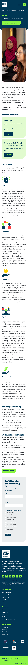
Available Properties (11, 522)
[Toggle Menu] (19, 5)
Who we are (5, 610)
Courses (4, 599)
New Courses (10, 519)
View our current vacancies (11, 23)
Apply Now (9, 134)
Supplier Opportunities (12, 515)
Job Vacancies (10, 512)
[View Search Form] (24, 4)
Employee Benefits (8, 470)
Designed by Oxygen (20, 663)
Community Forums (11, 526)
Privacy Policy (5, 660)
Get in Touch (5, 634)
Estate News (9, 529)
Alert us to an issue (7, 631)
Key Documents (6, 614)
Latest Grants (5, 594)
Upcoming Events (11, 517)
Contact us (5, 627)
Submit (8, 535)
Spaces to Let (5, 597)
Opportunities (21, 10)
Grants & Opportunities (11, 10)
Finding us (4, 629)
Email (6, 502)
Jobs (3, 601)
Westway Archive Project (8, 619)
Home (3, 10)
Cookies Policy (19, 658)
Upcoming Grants (11, 524)
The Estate (5, 612)
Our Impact (5, 616)
